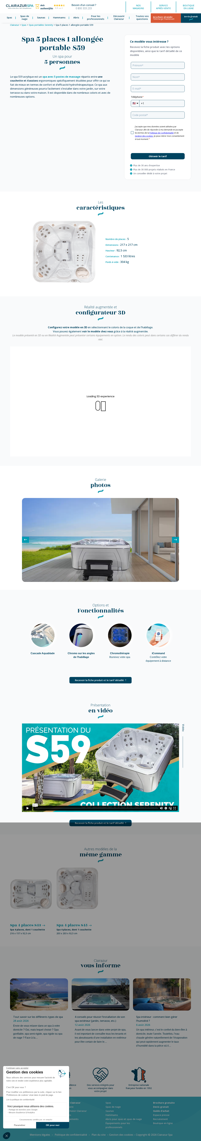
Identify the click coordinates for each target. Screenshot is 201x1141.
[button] (6, 1135)
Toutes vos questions (142, 17)
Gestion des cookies (121, 1134)
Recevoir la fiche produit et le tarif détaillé (99, 680)
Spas (9, 17)
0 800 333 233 (84, 8)
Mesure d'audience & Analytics (22, 1112)
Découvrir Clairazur (119, 17)
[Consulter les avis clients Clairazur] (50, 9)
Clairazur (14, 24)
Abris (76, 17)
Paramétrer (19, 1125)
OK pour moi (52, 1125)
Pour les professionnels (95, 17)
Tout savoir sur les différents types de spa (38, 1017)
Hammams (59, 17)
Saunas (41, 17)
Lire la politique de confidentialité (20, 1100)
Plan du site (99, 1134)
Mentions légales (40, 1134)
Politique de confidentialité (71, 1134)
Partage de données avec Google (23, 1110)
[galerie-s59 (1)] (100, 581)
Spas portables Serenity (41, 24)
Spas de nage (24, 17)
